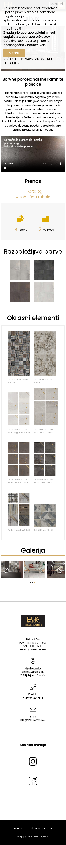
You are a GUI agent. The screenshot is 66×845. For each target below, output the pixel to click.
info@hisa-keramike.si (33, 720)
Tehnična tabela (34, 197)
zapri (58, 4)
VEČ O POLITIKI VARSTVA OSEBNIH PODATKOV (27, 61)
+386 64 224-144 (33, 697)
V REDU (14, 53)
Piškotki (44, 836)
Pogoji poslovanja (27, 836)
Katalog (34, 191)
